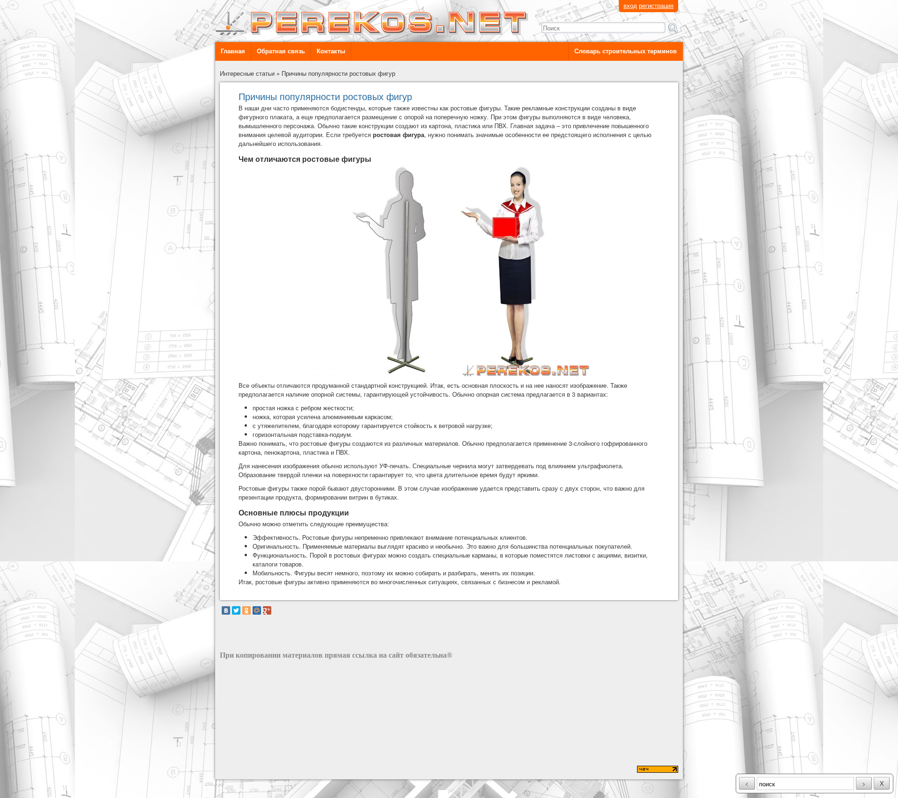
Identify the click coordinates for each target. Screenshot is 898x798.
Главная (233, 51)
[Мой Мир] (257, 610)
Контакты (331, 51)
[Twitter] (236, 610)
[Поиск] (673, 27)
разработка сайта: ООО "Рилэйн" (267, 770)
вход (630, 5)
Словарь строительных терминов (625, 51)
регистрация (656, 5)
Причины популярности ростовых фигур (338, 73)
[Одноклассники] (246, 610)
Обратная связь (281, 51)
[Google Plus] (267, 610)
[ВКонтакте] (226, 610)
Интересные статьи (247, 73)
